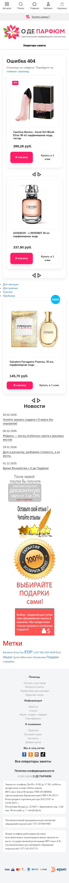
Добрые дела (33, 742)
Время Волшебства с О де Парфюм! (26, 468)
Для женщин (11, 284)
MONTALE (55, 652)
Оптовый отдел (33, 734)
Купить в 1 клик (47, 157)
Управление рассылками (34, 690)
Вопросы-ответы (34, 686)
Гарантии (33, 730)
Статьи (33, 710)
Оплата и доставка (35, 683)
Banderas (8, 652)
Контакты (33, 738)
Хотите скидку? (41, 16)
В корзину (21, 157)
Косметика (39, 657)
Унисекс (8, 291)
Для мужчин (10, 288)
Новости (33, 706)
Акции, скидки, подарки (33, 714)
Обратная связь (34, 694)
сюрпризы (8, 661)
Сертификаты (33, 718)
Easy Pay (19, 652)
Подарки (52, 657)
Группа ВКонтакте (23, 657)
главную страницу (18, 71)
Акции (7, 657)
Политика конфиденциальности (34, 770)
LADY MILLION (41, 652)
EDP (28, 652)
